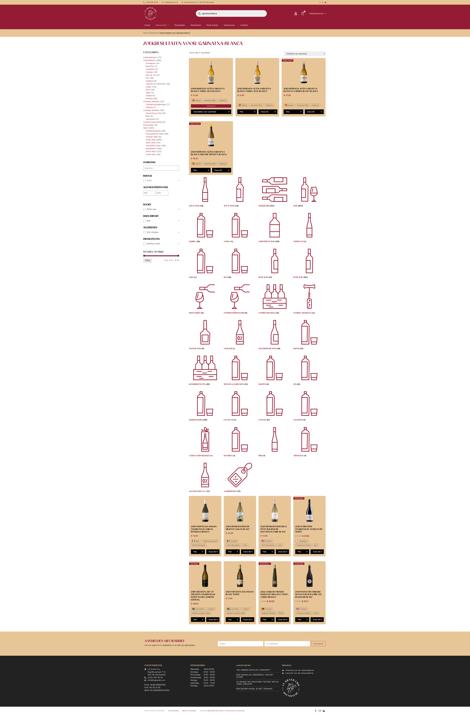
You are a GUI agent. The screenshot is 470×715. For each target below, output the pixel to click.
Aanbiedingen (150, 57)
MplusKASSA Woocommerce (216, 710)
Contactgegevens (153, 665)
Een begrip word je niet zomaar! (254, 689)
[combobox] (157, 168)
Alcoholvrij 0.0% (153, 113)
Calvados (150, 69)
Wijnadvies (195, 25)
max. (159, 193)
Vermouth (150, 119)
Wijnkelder (151, 148)
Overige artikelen (151, 101)
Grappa (149, 81)
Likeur (149, 87)
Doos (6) (264, 112)
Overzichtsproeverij (152, 122)
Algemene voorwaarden (189, 710)
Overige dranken (151, 110)
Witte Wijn (151, 151)
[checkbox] (161, 180)
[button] (177, 168)
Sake (148, 92)
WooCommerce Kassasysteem (235, 710)
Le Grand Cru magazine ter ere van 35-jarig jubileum (257, 683)
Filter (147, 260)
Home (147, 25)
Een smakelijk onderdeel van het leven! (254, 676)
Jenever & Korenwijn (155, 84)
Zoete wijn (151, 154)
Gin (147, 78)
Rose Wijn (150, 142)
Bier (147, 116)
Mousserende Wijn (154, 134)
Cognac (149, 72)
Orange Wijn (152, 137)
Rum (148, 89)
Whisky (149, 98)
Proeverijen (179, 25)
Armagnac (151, 63)
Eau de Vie (151, 75)
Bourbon (150, 66)
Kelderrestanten (153, 131)
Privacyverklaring (173, 710)
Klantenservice (316, 13)
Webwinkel (161, 25)
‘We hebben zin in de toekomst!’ (253, 670)
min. (146, 193)
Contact (244, 25)
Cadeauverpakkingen (156, 104)
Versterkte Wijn (153, 145)
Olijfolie (149, 107)
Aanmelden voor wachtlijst (204, 112)
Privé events (212, 25)
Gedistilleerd (149, 60)
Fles (241, 112)
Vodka (149, 95)
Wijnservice (229, 25)
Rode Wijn (151, 139)
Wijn (145, 128)
